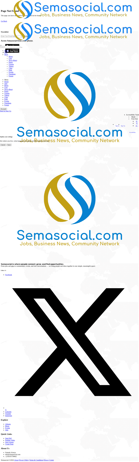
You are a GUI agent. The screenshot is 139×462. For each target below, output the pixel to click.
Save (9, 145)
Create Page (9, 444)
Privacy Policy (24, 460)
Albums (8, 424)
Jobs (6, 430)
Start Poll (8, 438)
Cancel (3, 145)
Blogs (7, 426)
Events (7, 428)
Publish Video (10, 440)
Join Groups (9, 442)
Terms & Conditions (36, 460)
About (16, 460)
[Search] (1, 45)
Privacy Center (49, 460)
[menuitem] (2, 111)
